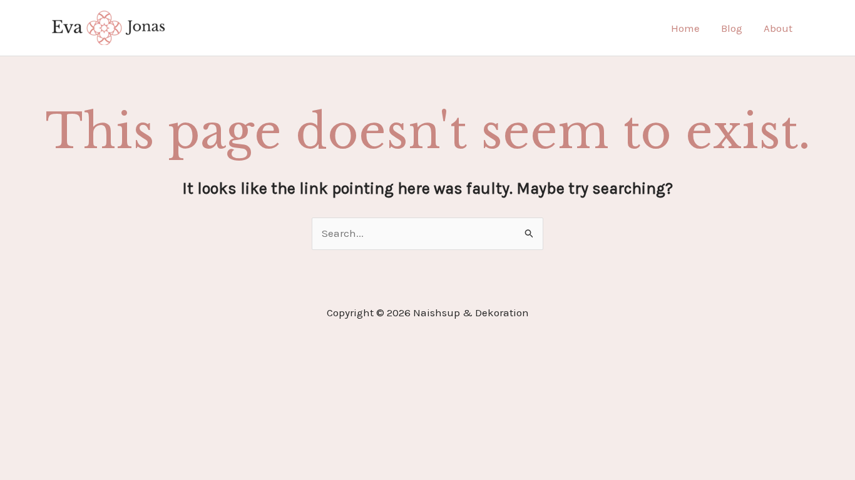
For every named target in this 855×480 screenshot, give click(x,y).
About (778, 28)
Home (685, 28)
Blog (731, 28)
